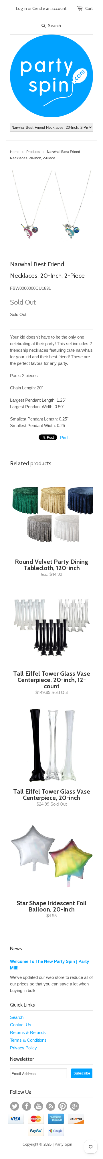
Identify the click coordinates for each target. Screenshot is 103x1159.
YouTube (38, 1106)
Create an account (49, 8)
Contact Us (20, 1024)
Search (16, 1017)
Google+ (74, 1106)
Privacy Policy (23, 1047)
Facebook (26, 1106)
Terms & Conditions (28, 1040)
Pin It (65, 437)
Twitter (14, 1106)
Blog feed (50, 1106)
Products (33, 152)
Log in (21, 8)
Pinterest (62, 1106)
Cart (89, 8)
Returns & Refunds (28, 1032)
